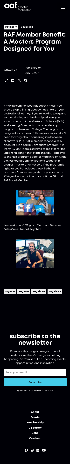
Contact (35, 438)
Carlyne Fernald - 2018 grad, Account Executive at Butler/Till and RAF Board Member (33, 176)
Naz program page (24, 157)
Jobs (35, 433)
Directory (35, 428)
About (35, 412)
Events (35, 417)
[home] (17, 7)
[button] (62, 7)
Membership (35, 422)
